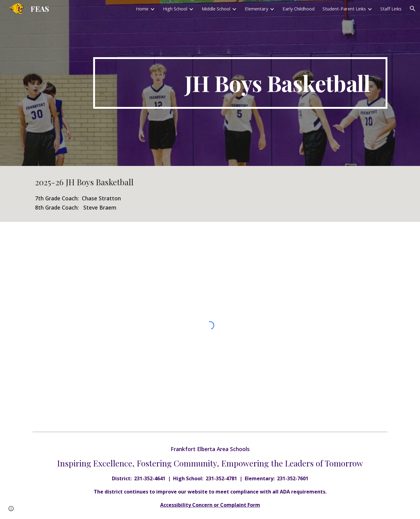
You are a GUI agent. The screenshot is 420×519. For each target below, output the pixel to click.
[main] (240, 83)
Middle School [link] (216, 9)
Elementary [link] (256, 9)
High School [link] (175, 9)
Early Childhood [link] (299, 9)
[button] (412, 8)
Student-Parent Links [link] (344, 9)
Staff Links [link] (391, 9)
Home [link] (142, 9)
